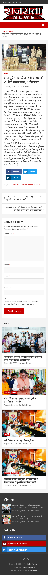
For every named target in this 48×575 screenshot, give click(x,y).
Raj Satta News (23, 87)
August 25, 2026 (10, 405)
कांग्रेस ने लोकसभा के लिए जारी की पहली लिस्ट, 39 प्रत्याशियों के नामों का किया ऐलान (23, 198)
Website (7, 287)
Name (7, 265)
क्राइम (6, 74)
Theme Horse (27, 567)
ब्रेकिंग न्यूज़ (9, 499)
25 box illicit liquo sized (18, 185)
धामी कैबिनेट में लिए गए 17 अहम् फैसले (19, 440)
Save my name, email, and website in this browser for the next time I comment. (21, 302)
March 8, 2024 (9, 87)
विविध (6, 323)
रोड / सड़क (15, 473)
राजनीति (7, 351)
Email (7, 276)
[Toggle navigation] (5, 25)
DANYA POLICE (34, 185)
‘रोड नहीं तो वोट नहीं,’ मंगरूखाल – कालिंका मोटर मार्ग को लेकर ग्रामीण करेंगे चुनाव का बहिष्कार (24, 208)
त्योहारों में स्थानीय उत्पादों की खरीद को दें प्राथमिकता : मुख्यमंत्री (27, 517)
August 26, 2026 (10, 363)
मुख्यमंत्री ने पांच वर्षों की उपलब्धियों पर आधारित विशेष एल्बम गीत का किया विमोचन (27, 506)
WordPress (32, 571)
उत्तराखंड (7, 392)
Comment (9, 234)
